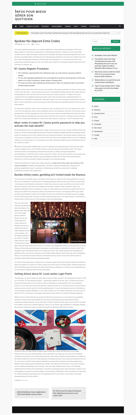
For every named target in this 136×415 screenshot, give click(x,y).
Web (95, 139)
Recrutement (57, 26)
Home (21, 26)
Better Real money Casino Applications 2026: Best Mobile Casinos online (31, 393)
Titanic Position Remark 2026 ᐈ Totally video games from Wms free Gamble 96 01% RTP (107, 88)
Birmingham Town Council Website (106, 55)
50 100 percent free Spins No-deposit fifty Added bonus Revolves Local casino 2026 (67, 393)
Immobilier (97, 124)
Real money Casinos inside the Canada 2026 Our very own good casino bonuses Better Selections (107, 74)
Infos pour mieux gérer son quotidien (30, 15)
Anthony (38, 44)
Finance (68, 26)
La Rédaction (94, 26)
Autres (96, 106)
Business (45, 26)
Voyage (83, 26)
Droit (76, 26)
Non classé (24, 380)
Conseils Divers (32, 26)
